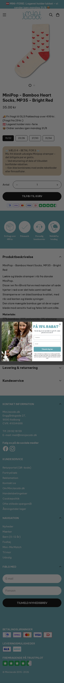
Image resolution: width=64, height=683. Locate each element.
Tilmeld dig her (47, 349)
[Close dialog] (60, 324)
